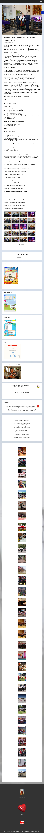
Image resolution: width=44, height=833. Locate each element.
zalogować (19, 257)
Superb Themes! (37, 831)
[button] (42, 12)
